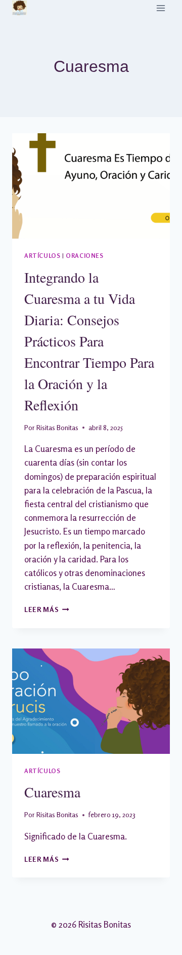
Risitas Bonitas (57, 428)
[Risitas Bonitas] (19, 8)
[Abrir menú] (160, 8)
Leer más (46, 609)
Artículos (42, 255)
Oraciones (84, 255)
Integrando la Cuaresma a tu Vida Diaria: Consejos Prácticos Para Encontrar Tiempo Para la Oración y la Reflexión (89, 341)
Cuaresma (52, 791)
